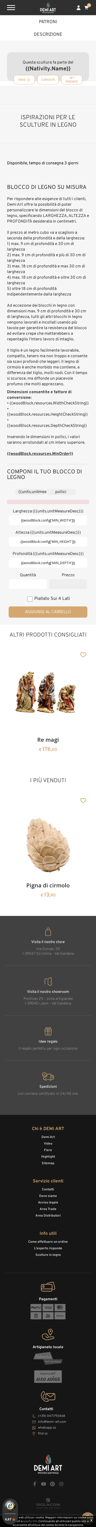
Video (48, 1144)
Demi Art (48, 1137)
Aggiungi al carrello (48, 611)
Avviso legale (48, 1203)
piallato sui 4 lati (52, 598)
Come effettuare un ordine (48, 1242)
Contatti (48, 1190)
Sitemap (48, 1163)
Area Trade (48, 1209)
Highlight (48, 1157)
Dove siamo (48, 1196)
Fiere (48, 1150)
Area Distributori (48, 1216)
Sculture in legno (48, 1255)
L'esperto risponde (48, 1248)
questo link (30, 1521)
